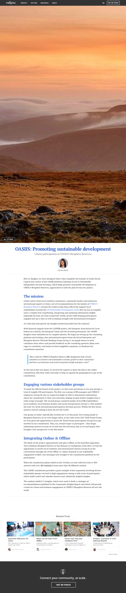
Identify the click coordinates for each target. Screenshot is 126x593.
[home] (12, 3)
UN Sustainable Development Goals (63, 309)
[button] (24, 3)
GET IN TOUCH (113, 3)
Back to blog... (113, 554)
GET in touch (63, 584)
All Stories (8, 239)
